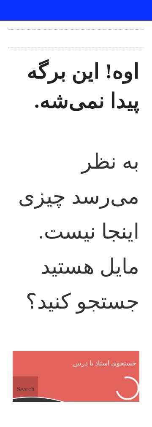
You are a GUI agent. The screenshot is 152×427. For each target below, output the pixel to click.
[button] (76, 36)
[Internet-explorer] (76, 10)
